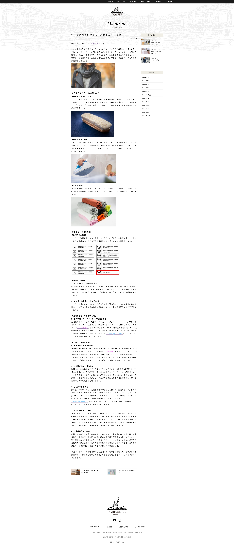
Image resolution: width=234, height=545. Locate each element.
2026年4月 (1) (146, 84)
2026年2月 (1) (146, 91)
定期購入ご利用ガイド (147, 1)
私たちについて (94, 527)
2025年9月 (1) (146, 102)
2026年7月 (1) (146, 81)
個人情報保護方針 (108, 537)
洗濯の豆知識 (123, 527)
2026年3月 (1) (146, 88)
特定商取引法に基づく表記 (123, 537)
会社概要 (158, 1)
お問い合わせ (168, 1)
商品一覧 (110, 1)
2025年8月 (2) (146, 105)
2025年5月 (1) (146, 112)
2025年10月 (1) (146, 98)
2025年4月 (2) (146, 116)
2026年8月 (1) (146, 77)
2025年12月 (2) (146, 95)
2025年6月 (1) (146, 109)
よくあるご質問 (121, 1)
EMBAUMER (95, 43)
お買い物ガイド (133, 1)
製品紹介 (109, 527)
